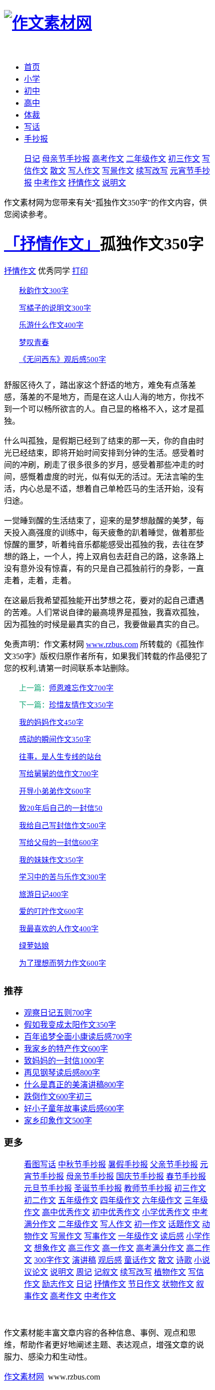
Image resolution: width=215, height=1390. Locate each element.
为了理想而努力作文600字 (62, 963)
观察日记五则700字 (58, 1013)
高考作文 (108, 159)
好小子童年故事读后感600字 (74, 1108)
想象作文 (50, 1248)
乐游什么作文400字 (51, 325)
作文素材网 (24, 1377)
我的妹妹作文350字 (51, 860)
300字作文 (52, 1260)
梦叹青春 (34, 343)
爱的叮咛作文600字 (51, 911)
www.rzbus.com (112, 644)
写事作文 (100, 1236)
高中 (32, 103)
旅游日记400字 (43, 894)
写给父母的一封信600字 (58, 843)
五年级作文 (78, 1200)
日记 (32, 159)
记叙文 (106, 1272)
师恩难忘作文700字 (81, 688)
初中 (32, 91)
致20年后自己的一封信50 (60, 808)
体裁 (32, 115)
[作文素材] (48, 23)
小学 (32, 79)
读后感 (172, 1236)
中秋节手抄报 (82, 1164)
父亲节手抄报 (174, 1164)
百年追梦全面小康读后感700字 (78, 1037)
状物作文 (178, 1284)
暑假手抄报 (128, 1164)
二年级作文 (146, 159)
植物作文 (170, 1272)
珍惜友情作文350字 (81, 705)
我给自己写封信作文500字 (62, 826)
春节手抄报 (186, 1176)
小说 (202, 1260)
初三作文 (184, 159)
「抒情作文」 (52, 244)
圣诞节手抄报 (98, 1188)
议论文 (36, 1272)
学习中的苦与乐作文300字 (62, 877)
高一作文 (118, 1248)
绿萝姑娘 (34, 946)
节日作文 (144, 1284)
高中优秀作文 (66, 1212)
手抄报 (36, 139)
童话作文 (140, 1260)
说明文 (114, 182)
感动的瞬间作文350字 (55, 739)
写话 (32, 127)
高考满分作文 (160, 1248)
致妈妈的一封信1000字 (64, 1060)
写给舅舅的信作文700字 (58, 774)
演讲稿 (84, 1260)
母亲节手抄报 (66, 159)
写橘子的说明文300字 (55, 308)
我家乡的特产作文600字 (66, 1048)
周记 (84, 1272)
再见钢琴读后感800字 (62, 1072)
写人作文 (84, 171)
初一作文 (150, 1224)
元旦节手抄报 (48, 1188)
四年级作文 (120, 1200)
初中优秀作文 (116, 1212)
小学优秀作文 (166, 1212)
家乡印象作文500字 (58, 1120)
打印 (80, 271)
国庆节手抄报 (140, 1176)
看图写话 (40, 1164)
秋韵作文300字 (43, 291)
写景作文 (118, 171)
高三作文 (84, 1248)
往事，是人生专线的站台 (60, 757)
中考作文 (50, 182)
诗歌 (184, 1260)
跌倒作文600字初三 (58, 1096)
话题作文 (184, 1224)
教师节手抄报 (148, 1188)
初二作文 (40, 1200)
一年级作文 (138, 1236)
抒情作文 (84, 182)
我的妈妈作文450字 (51, 722)
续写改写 (152, 171)
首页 (32, 67)
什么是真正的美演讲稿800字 (74, 1084)
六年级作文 (162, 1200)
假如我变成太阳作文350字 (70, 1025)
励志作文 (58, 1284)
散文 (58, 171)
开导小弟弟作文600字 (55, 791)
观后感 (110, 1260)
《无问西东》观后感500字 (62, 359)
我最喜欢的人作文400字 (58, 929)
